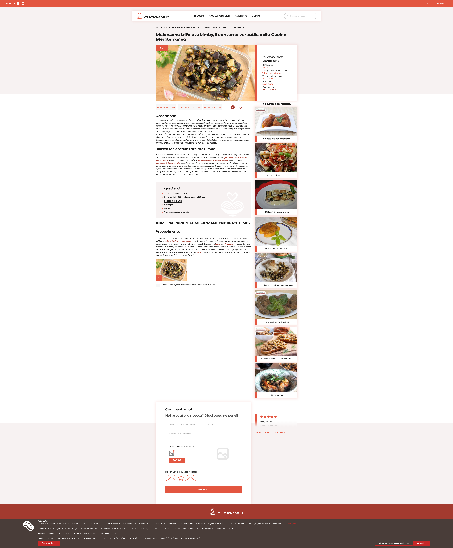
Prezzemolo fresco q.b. (176, 212)
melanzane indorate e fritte (168, 163)
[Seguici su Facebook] (17, 3)
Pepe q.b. (169, 208)
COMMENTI (209, 107)
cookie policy (292, 524)
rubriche (241, 15)
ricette (199, 15)
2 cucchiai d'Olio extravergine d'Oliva (184, 197)
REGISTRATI (441, 3)
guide (256, 15)
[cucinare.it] (153, 16)
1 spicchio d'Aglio (173, 201)
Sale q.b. (168, 204)
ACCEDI (425, 3)
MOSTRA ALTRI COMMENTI (272, 432)
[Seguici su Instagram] (22, 3)
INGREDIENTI (163, 107)
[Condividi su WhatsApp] (233, 108)
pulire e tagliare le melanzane (178, 241)
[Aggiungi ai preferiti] (240, 107)
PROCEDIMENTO (186, 107)
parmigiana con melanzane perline (213, 160)
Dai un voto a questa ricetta (181, 472)
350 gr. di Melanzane (175, 193)
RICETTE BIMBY (269, 90)
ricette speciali (219, 15)
